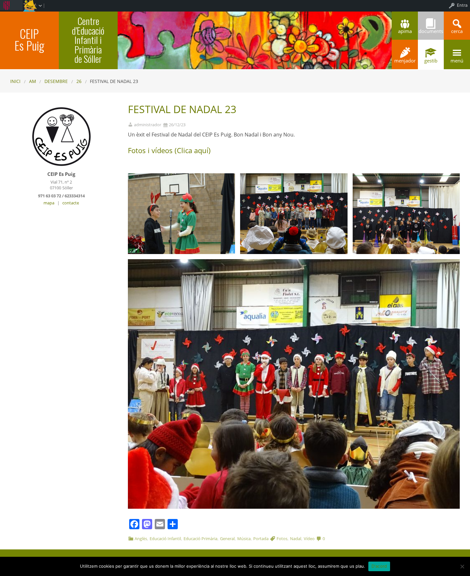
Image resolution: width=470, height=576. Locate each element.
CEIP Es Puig (29, 39)
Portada (261, 538)
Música (244, 538)
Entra (462, 5)
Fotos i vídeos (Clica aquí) (169, 150)
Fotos (282, 538)
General (227, 538)
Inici (15, 81)
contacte (70, 203)
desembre (56, 81)
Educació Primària (200, 538)
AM (32, 81)
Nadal (295, 538)
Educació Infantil (165, 538)
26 (79, 81)
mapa (48, 203)
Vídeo (309, 538)
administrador (147, 125)
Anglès (141, 538)
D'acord (379, 566)
